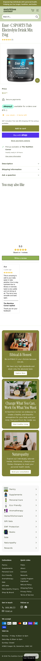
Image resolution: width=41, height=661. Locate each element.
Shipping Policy (26, 588)
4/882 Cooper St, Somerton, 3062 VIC (17, 646)
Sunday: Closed (8, 643)
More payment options (20, 141)
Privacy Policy (25, 591)
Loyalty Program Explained (26, 580)
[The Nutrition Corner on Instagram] (21, 607)
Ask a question (9, 175)
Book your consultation (20, 472)
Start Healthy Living (20, 424)
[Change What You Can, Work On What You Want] (20, 390)
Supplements (7, 568)
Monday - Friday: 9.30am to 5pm (15, 636)
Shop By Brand (8, 592)
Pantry (4, 565)
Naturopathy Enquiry (10, 589)
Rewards (23, 575)
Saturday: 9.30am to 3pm (12, 639)
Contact (23, 572)
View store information (13, 156)
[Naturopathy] (20, 441)
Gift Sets (5, 585)
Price (4, 89)
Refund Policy (26, 585)
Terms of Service (27, 595)
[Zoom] (37, 80)
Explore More (21, 373)
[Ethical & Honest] (20, 342)
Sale (3, 582)
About (22, 568)
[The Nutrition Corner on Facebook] (26, 607)
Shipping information (12, 169)
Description (7, 164)
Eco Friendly (7, 575)
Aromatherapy (7, 579)
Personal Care (7, 572)
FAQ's (22, 565)
